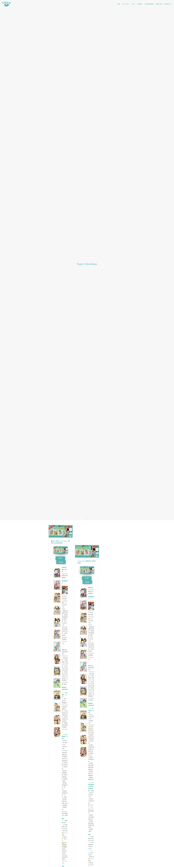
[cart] (171, 4)
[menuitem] (119, 4)
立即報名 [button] (60, 558)
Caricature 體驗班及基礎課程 (86, 562)
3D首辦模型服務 (149, 4)
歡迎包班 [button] (61, 562)
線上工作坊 (125, 4)
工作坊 (133, 4)
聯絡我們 (167, 4)
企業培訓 (139, 4)
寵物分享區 (159, 4)
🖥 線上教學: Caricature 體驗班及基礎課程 (60, 542)
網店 (119, 4)
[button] (61, 531)
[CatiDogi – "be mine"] (6, 3)
